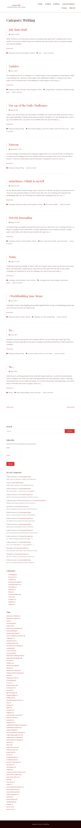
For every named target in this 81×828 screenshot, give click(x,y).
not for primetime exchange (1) (15, 732)
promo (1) (9, 755)
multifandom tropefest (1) (14, 727)
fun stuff (43, 317)
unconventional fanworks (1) (15, 787)
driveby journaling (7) (12, 665)
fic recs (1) (9, 683)
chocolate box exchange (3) (14, 646)
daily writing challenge (34, 129)
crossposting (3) (11, 653)
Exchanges (23, 89)
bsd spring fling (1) (11, 631)
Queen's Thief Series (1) (13, 762)
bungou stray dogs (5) (12, 633)
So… (11, 330)
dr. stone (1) (9, 660)
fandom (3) (9, 668)
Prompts (22, 317)
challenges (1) (10, 638)
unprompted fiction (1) (13, 789)
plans (8, 92)
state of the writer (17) (12, 777)
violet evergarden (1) (12, 794)
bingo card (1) (10, 626)
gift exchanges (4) (11, 693)
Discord (72, 8)
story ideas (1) (10, 782)
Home (40, 4)
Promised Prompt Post (26, 494)
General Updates (68, 4)
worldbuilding (51, 317)
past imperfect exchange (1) (14, 740)
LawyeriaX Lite (35, 824)
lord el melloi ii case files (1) (14, 715)
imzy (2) (8, 703)
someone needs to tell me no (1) (16, 772)
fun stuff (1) (9, 690)
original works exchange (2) (14, 737)
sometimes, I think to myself (26, 181)
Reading (10, 602)
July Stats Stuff (18, 29)
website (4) (9, 797)
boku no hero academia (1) (14, 628)
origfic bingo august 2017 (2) (14, 735)
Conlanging (11, 204)
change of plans (50, 89)
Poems (64, 8)
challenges (37, 317)
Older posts (9, 407)
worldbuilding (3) (11, 802)
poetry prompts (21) (12, 750)
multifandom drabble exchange (64, 89)
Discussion (11, 577)
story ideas (49, 353)
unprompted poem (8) (12, 792)
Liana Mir (16, 5)
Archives (48, 4)
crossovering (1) (11, 651)
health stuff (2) (10, 698)
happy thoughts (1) (12, 695)
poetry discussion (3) (12, 747)
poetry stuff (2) (10, 752)
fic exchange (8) (11, 680)
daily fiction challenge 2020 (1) (15, 655)
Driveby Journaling (13, 53)
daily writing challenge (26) (14, 658)
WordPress (46, 824)
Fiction (10, 592)
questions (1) (10, 765)
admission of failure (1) (13, 618)
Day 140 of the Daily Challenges (28, 105)
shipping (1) (9, 769)
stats (39, 53)
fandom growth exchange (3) (15, 673)
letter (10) (9, 708)
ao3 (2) (8, 621)
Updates (14, 66)
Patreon (13, 144)
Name (8, 448)
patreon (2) (9, 742)
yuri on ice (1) (10, 807)
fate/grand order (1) (12, 678)
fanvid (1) (9, 675)
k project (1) (9, 705)
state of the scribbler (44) (13, 774)
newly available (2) (11, 730)
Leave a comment (48, 53)
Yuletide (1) (9, 804)
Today (12, 257)
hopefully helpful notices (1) (14, 700)
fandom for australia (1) (13, 670)
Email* (8, 455)
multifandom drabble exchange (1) (16, 725)
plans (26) (9, 745)
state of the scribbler (48, 129)
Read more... (10, 48)
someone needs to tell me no (36, 353)
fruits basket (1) (11, 688)
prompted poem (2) (12, 760)
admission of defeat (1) (13, 616)
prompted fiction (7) (12, 757)
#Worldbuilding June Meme (26, 296)
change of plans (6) (12, 643)
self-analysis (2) (11, 767)
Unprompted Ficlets (25, 477)
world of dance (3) (11, 799)
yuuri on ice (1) (10, 809)
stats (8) (8, 779)
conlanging (42, 280)
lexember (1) (10, 710)
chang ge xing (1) (11, 641)
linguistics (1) (10, 712)
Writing (32, 53)
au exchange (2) (11, 623)
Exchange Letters (13, 584)
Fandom (56, 4)
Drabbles (11, 579)
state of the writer (59, 129)
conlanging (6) (10, 648)
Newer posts (71, 407)
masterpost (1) (10, 722)
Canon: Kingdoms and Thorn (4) (15, 636)
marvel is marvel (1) (12, 717)
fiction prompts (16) (12, 685)
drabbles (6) (10, 663)
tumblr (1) (9, 784)
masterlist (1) (10, 720)
